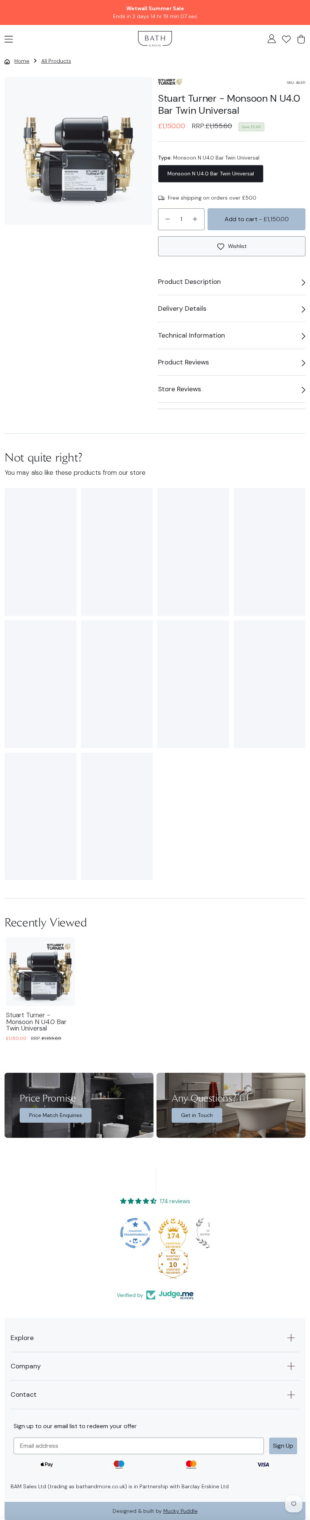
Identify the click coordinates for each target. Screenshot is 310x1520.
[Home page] (155, 38)
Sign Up (283, 1446)
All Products (56, 60)
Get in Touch (197, 1115)
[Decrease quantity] (167, 219)
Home (21, 60)
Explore (22, 1338)
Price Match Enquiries (55, 1115)
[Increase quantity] (195, 219)
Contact (24, 1394)
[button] (9, 38)
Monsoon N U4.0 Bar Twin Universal (210, 173)
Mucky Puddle (180, 1511)
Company (26, 1366)
